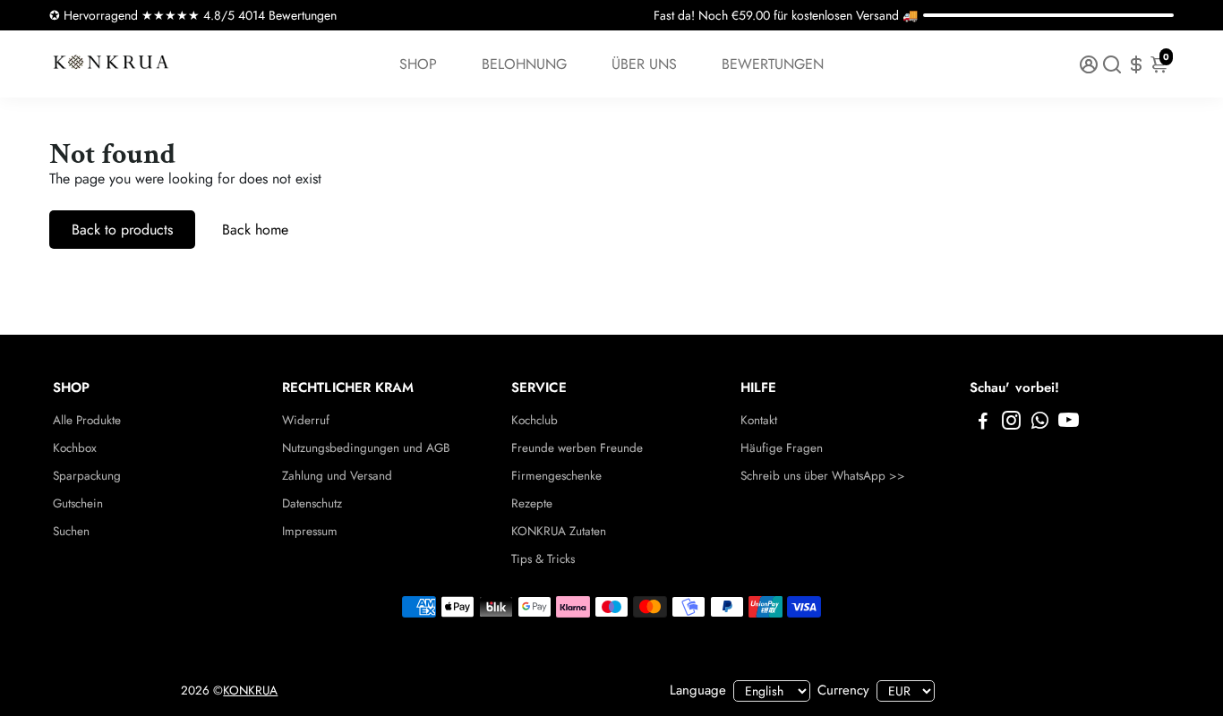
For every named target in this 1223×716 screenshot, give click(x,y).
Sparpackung (87, 475)
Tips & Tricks (543, 558)
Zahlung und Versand (337, 475)
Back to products (122, 229)
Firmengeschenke (556, 475)
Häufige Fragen (781, 447)
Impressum (310, 531)
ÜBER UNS (644, 64)
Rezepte (531, 503)
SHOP (418, 64)
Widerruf (305, 420)
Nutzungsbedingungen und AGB (366, 447)
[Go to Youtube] (1068, 423)
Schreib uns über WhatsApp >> (822, 475)
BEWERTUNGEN (773, 64)
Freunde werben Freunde (577, 447)
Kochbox (75, 447)
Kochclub (534, 420)
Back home (255, 229)
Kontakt (758, 420)
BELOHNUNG (524, 64)
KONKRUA (250, 690)
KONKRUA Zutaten (558, 531)
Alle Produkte (87, 420)
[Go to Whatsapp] (1040, 423)
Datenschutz (312, 503)
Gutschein (78, 503)
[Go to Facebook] (983, 423)
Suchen (71, 531)
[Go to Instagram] (1011, 423)
